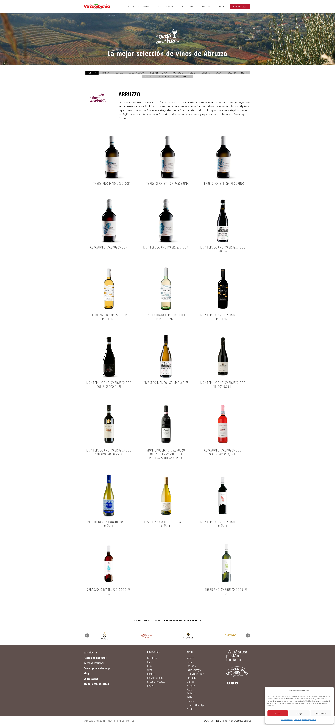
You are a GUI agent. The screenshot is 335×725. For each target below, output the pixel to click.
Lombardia (177, 72)
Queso (150, 662)
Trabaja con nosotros (96, 684)
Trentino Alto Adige (168, 76)
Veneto (186, 76)
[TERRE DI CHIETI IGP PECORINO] (223, 157)
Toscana (149, 76)
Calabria (105, 72)
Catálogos (187, 6)
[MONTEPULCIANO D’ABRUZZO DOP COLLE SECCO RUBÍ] (109, 356)
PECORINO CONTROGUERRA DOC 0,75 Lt (108, 523)
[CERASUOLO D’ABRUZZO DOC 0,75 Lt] (109, 563)
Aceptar (277, 713)
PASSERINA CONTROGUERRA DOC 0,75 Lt (165, 523)
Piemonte (205, 72)
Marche (191, 72)
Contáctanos (240, 6)
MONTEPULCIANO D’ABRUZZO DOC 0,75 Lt (222, 523)
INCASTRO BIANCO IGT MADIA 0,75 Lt (166, 384)
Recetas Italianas (94, 663)
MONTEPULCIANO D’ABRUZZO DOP (165, 247)
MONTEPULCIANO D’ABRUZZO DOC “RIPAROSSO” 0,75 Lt (108, 452)
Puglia (218, 72)
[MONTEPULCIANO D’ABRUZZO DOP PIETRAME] (223, 289)
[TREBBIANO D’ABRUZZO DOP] (112, 157)
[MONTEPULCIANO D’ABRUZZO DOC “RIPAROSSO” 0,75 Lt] (109, 424)
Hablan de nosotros (95, 657)
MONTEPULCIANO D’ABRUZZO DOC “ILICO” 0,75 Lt (222, 384)
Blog (221, 6)
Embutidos (152, 658)
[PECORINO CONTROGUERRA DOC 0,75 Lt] (109, 495)
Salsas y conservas (156, 681)
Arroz (149, 670)
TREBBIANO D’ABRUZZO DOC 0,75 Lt (226, 591)
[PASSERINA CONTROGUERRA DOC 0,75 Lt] (166, 495)
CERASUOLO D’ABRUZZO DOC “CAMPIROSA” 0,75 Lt (222, 452)
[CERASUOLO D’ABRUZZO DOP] (109, 221)
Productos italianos (138, 6)
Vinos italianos (165, 6)
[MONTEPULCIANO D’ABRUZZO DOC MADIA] (223, 221)
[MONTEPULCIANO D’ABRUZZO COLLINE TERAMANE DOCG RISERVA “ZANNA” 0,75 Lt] (166, 424)
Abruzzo (92, 72)
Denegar (299, 713)
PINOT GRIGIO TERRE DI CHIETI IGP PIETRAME (165, 316)
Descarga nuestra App (97, 668)
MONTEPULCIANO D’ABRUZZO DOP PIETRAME (222, 316)
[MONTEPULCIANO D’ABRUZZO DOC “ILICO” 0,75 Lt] (223, 356)
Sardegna (231, 72)
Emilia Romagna (136, 72)
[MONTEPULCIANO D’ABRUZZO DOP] (166, 221)
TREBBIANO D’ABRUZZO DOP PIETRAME (108, 316)
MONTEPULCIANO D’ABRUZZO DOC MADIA (222, 249)
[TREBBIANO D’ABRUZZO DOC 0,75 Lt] (226, 563)
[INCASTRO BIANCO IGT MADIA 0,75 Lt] (166, 356)
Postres (151, 685)
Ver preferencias (321, 713)
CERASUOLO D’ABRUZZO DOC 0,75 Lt (109, 591)
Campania (119, 72)
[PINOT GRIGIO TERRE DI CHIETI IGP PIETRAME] (166, 289)
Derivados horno (155, 677)
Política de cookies (287, 720)
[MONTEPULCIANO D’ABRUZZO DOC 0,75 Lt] (223, 495)
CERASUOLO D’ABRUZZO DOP (108, 247)
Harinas (151, 674)
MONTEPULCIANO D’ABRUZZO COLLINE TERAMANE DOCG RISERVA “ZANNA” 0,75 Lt (166, 454)
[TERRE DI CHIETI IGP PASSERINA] (167, 157)
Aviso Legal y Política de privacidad (305, 720)
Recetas (206, 6)
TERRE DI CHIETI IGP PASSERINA (167, 183)
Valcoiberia (90, 652)
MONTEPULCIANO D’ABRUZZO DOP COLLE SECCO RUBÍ (108, 384)
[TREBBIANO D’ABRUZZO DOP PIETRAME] (109, 289)
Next (248, 635)
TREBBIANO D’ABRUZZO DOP (111, 183)
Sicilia (244, 72)
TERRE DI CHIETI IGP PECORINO (223, 183)
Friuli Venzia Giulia (158, 72)
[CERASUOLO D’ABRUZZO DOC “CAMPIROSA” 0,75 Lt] (223, 424)
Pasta (150, 666)
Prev (87, 635)
